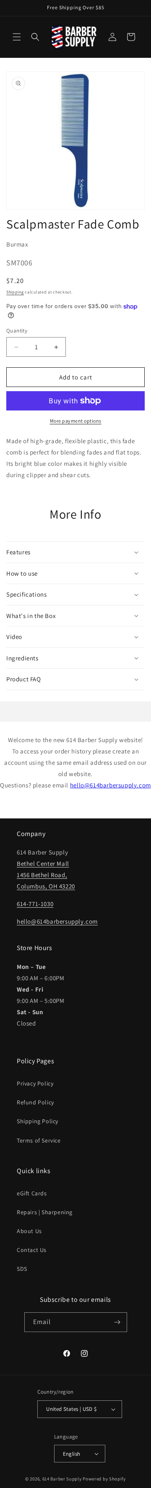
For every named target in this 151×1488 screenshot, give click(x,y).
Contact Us (32, 1250)
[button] (17, 37)
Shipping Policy (37, 1121)
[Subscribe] (117, 1322)
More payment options (76, 421)
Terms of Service (39, 1140)
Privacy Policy (35, 1083)
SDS (22, 1268)
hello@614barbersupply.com (110, 785)
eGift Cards (32, 1193)
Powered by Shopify (104, 1479)
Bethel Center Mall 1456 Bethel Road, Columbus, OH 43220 (46, 875)
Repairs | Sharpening (45, 1212)
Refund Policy (35, 1102)
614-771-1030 (35, 904)
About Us (29, 1231)
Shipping (15, 292)
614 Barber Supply (62, 1479)
